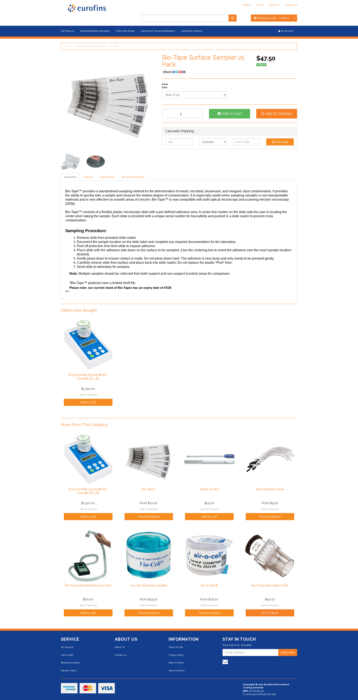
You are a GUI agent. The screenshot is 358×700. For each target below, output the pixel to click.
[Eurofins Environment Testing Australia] (87, 8)
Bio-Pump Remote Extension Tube (88, 585)
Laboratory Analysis (191, 31)
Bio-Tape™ (114, 46)
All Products (67, 31)
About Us (274, 5)
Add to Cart (231, 113)
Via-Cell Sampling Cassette (149, 585)
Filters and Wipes (125, 31)
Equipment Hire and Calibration (158, 31)
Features (88, 177)
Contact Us (291, 5)
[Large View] (70, 161)
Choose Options (149, 516)
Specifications (107, 177)
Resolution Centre (70, 662)
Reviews (126, 177)
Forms (259, 5)
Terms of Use (176, 647)
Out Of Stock (269, 613)
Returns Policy (176, 662)
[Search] (233, 18)
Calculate (281, 142)
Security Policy (177, 670)
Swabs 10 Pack (209, 489)
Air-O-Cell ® (209, 585)
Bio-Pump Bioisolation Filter (270, 585)
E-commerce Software (255, 694)
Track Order (67, 655)
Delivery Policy (69, 670)
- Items (273, 18)
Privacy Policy (176, 655)
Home (67, 46)
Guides (246, 5)
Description (70, 177)
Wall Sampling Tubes (270, 489)
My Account (67, 647)
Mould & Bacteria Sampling (95, 31)
